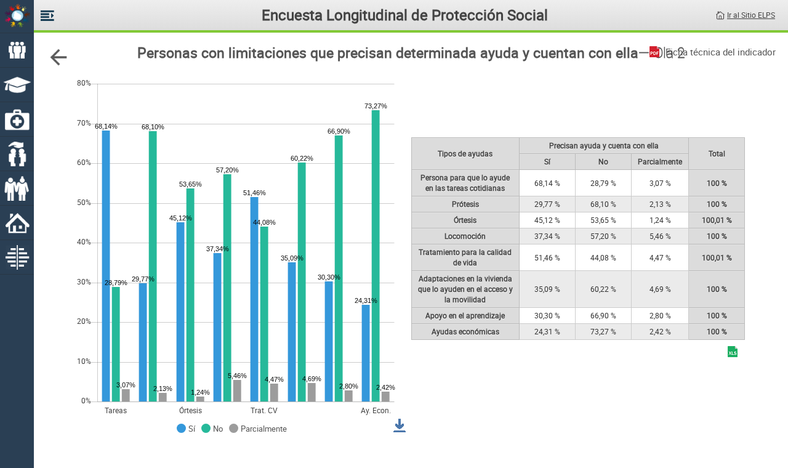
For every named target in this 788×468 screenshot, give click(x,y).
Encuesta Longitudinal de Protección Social (405, 15)
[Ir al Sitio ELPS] (720, 14)
